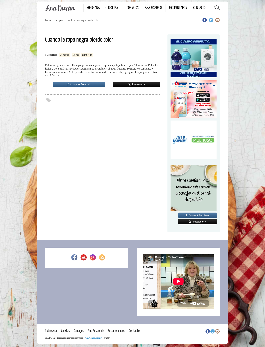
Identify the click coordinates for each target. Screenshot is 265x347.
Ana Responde (153, 8)
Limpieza (87, 55)
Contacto (199, 8)
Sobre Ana (93, 8)
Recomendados (178, 8)
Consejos (133, 8)
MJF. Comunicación (93, 338)
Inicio (48, 20)
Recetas (113, 8)
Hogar (76, 55)
